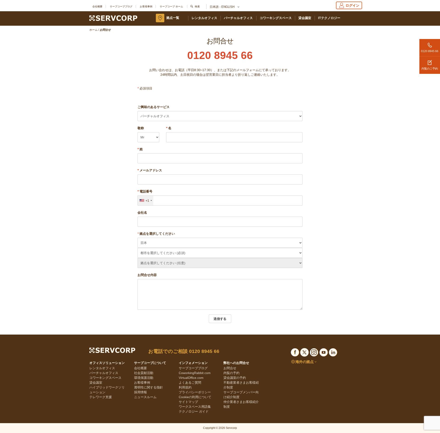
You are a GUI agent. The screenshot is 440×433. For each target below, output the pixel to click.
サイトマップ (188, 402)
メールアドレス (150, 170)
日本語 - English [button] (222, 6)
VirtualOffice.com (191, 378)
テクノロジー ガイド (194, 411)
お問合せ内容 (147, 275)
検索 (197, 6)
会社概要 (97, 6)
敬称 (141, 128)
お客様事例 (146, 6)
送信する (220, 319)
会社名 (142, 212)
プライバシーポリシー (195, 392)
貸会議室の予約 (234, 378)
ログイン (352, 5)
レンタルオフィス (204, 18)
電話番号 (145, 191)
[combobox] (145, 200)
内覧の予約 (231, 373)
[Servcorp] (113, 18)
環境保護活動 (143, 378)
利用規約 (185, 387)
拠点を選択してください (157, 233)
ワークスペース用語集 (195, 406)
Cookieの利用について (195, 397)
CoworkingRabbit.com (195, 373)
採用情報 (140, 392)
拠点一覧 (172, 18)
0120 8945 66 (429, 51)
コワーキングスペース (276, 18)
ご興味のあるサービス (154, 107)
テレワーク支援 (100, 397)
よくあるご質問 (190, 382)
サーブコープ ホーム (171, 6)
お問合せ (229, 368)
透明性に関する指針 (148, 387)
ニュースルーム (145, 397)
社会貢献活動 (143, 373)
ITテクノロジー (329, 18)
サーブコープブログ (121, 6)
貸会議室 (304, 18)
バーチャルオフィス (238, 18)
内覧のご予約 (429, 68)
